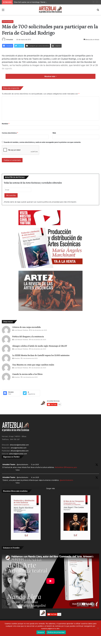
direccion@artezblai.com (19, 445)
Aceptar (41, 632)
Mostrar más (50, 76)
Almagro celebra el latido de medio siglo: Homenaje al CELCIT (39, 346)
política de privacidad (51, 202)
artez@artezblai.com (18, 448)
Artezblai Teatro (8, 464)
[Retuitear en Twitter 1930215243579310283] (8, 483)
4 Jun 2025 (35, 477)
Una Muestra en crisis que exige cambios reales (33, 365)
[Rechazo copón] (98, 628)
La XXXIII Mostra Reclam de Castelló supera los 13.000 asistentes (40, 355)
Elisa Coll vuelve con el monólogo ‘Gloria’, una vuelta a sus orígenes (40, 2)
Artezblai (9, 39)
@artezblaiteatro (22, 464)
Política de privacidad (56, 632)
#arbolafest (59, 467)
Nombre (5, 124)
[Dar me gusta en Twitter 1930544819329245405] (12, 470)
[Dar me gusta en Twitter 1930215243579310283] (12, 483)
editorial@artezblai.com (18, 454)
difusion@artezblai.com (19, 451)
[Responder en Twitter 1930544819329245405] (4, 470)
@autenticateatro (66, 480)
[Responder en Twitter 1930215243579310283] (4, 483)
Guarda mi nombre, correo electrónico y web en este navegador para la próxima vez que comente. (42, 142)
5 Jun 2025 (35, 464)
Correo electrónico (10, 133)
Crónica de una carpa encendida (26, 327)
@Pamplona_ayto (70, 467)
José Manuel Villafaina (21, 330)
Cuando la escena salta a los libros (27, 374)
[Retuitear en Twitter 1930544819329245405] (8, 470)
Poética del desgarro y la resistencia (28, 336)
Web (54, 133)
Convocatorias (8, 21)
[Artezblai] (50, 9)
